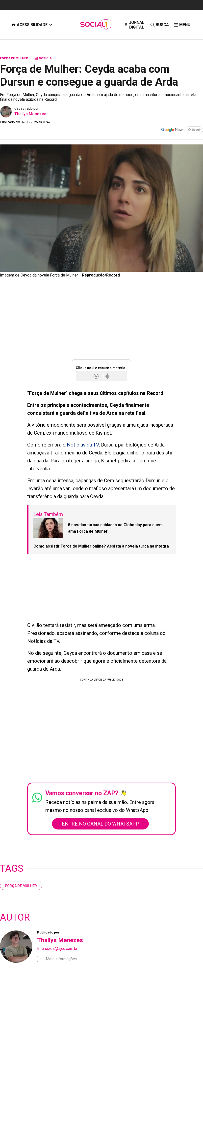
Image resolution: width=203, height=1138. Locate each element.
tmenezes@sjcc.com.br (57, 948)
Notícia (43, 58)
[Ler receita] (97, 376)
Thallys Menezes (30, 113)
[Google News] (182, 130)
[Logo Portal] (95, 25)
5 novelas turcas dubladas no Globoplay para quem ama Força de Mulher (115, 528)
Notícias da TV (83, 445)
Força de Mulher (21, 886)
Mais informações (61, 959)
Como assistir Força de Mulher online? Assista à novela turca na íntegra (101, 546)
